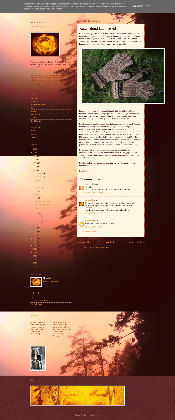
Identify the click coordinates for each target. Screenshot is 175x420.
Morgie (32, 108)
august (38, 187)
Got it (149, 6)
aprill (37, 213)
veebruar (38, 220)
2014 (35, 245)
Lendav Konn (35, 114)
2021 (35, 167)
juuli (37, 191)
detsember (39, 173)
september (39, 184)
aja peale (33, 316)
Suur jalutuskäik (36, 127)
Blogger (97, 415)
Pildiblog (33, 137)
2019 (35, 228)
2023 (35, 160)
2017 (35, 235)
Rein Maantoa (35, 121)
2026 (35, 149)
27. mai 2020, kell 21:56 (94, 213)
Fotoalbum (34, 101)
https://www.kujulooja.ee (39, 27)
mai (36, 198)
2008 (35, 267)
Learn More (137, 6)
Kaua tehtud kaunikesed (44, 204)
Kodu (32, 298)
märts (37, 216)
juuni (37, 194)
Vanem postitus (137, 242)
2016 (35, 238)
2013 (35, 249)
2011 (35, 256)
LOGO (38, 380)
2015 (35, 242)
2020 (35, 170)
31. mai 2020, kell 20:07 (94, 227)
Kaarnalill (33, 118)
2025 (35, 152)
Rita (31, 124)
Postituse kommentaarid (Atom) (96, 247)
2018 (35, 231)
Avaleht (110, 242)
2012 (35, 252)
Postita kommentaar (90, 232)
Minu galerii (34, 98)
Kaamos (88, 184)
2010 (35, 260)
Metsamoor (89, 221)
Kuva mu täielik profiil (51, 281)
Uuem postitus (84, 242)
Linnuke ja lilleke (41, 208)
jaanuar (38, 223)
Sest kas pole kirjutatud (39, 301)
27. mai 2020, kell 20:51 (94, 193)
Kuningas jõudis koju (42, 201)
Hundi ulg (33, 111)
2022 (35, 163)
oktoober (38, 180)
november (39, 177)
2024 (35, 156)
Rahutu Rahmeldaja (37, 105)
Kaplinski (33, 134)
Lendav (88, 200)
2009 (35, 263)
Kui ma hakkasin (36, 304)
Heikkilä (33, 131)
